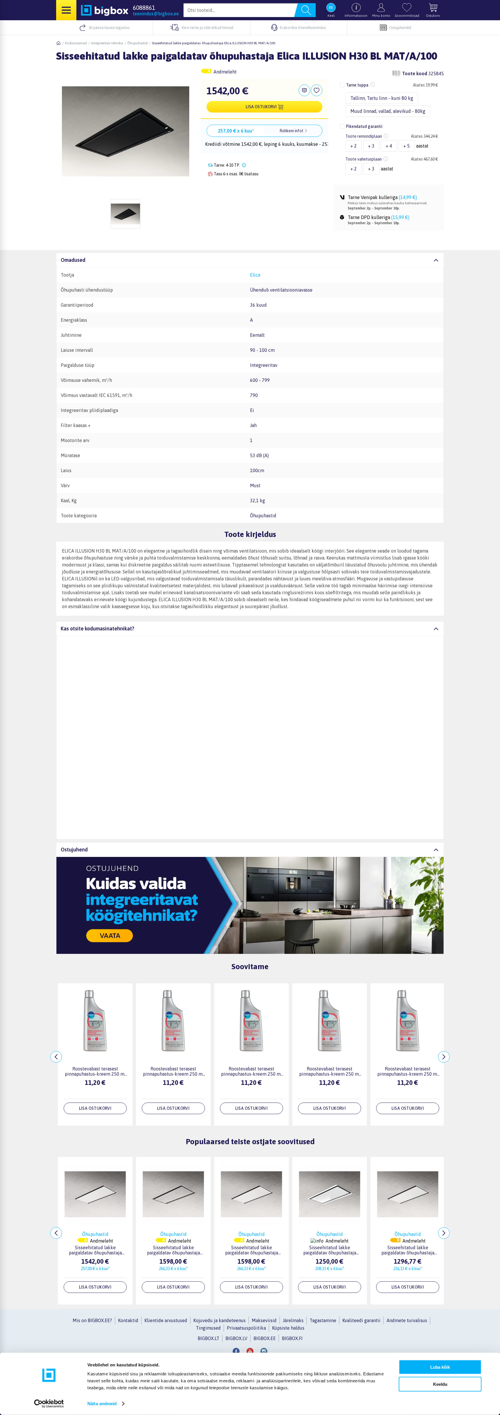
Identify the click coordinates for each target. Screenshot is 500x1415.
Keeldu (440, 1383)
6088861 (144, 7)
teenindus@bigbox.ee (156, 13)
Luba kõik (440, 1367)
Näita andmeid (102, 1403)
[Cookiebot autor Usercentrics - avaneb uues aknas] (49, 1403)
